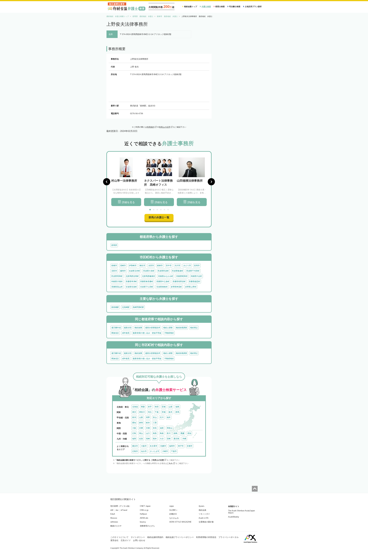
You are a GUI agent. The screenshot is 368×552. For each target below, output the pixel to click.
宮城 (163, 407)
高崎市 (123, 265)
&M (111, 510)
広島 (134, 433)
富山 (155, 417)
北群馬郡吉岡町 (132, 276)
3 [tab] (157, 209)
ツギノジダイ (204, 514)
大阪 (134, 428)
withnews (114, 522)
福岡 (134, 439)
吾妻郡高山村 (117, 287)
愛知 (134, 423)
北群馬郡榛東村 (148, 276)
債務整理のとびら (147, 526)
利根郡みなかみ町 (165, 276)
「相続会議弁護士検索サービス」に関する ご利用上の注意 (139, 460)
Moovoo (113, 518)
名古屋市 (153, 446)
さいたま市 (154, 451)
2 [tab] (153, 209)
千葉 (157, 412)
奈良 (155, 428)
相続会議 (202, 510)
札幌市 (163, 446)
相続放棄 (138, 328)
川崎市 (165, 451)
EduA (112, 514)
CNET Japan (145, 506)
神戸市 (181, 446)
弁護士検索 (206, 6)
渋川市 (177, 265)
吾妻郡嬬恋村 (194, 281)
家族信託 (115, 333)
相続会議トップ (190, 6)
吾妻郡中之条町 (162, 281)
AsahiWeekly (233, 517)
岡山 (141, 433)
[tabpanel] (126, 181)
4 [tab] (161, 209)
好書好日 (173, 514)
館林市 (160, 265)
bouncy (143, 522)
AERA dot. (144, 518)
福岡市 (172, 446)
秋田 (157, 407)
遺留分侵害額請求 (152, 328)
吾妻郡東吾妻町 (146, 281)
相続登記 (194, 328)
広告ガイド (126, 540)
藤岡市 (123, 271)
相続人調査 (168, 328)
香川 (168, 433)
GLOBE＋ (173, 510)
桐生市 (142, 265)
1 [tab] (150, 209)
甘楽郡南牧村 (162, 287)
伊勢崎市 (132, 265)
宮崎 (168, 439)
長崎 (148, 439)
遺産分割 (127, 328)
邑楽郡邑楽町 (163, 271)
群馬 (177, 412)
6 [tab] (168, 209)
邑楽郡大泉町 (149, 271)
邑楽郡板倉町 (177, 271)
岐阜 (148, 423)
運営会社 (114, 540)
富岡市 (197, 265)
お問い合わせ (139, 540)
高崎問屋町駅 (138, 307)
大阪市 (144, 446)
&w (117, 510)
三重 (155, 423)
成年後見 (126, 333)
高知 (189, 433)
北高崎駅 (126, 307)
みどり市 (187, 265)
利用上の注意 (164, 127)
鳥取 (155, 433)
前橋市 (114, 265)
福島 (177, 407)
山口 (148, 433)
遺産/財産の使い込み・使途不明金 (147, 333)
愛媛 (182, 433)
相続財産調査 (181, 328)
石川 (162, 417)
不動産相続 (169, 333)
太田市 (151, 265)
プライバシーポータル (228, 537)
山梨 (141, 417)
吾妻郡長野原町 (179, 281)
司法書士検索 (234, 6)
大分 (162, 439)
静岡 (141, 423)
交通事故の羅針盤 (206, 522)
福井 (168, 417)
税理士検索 (220, 6)
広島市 (135, 451)
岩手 (150, 407)
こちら (170, 463)
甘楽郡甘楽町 (131, 287)
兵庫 (141, 428)
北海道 (135, 407)
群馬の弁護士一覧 (159, 217)
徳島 (175, 433)
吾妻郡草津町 (131, 281)
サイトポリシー (138, 537)
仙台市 (144, 451)
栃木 (170, 412)
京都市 (189, 446)
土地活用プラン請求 (253, 6)
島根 (162, 433)
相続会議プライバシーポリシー (180, 537)
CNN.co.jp (144, 510)
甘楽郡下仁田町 (146, 287)
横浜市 (135, 446)
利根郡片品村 (196, 276)
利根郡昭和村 (182, 276)
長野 (148, 417)
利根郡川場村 (117, 281)
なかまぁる (174, 518)
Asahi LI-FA (203, 518)
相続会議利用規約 (155, 537)
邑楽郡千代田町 (193, 271)
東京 (134, 412)
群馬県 (114, 245)
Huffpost (143, 514)
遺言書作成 (116, 328)
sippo (171, 506)
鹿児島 (176, 439)
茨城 (163, 412)
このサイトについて (119, 537)
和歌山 (169, 428)
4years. (202, 506)
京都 (148, 428)
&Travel (124, 510)
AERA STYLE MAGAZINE (180, 522)
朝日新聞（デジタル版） (120, 506)
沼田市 (114, 271)
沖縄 (184, 439)
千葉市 (174, 451)
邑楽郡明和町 (117, 276)
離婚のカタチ (116, 526)
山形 (170, 407)
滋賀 (162, 428)
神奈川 (142, 412)
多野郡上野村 (190, 287)
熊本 (155, 439)
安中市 (168, 265)
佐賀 (141, 439)
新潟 (134, 417)
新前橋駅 (115, 307)
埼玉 (150, 412)
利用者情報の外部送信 (206, 537)
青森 (143, 407)
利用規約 (150, 127)
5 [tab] (164, 209)
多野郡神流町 (176, 287)
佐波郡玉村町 (134, 271)
